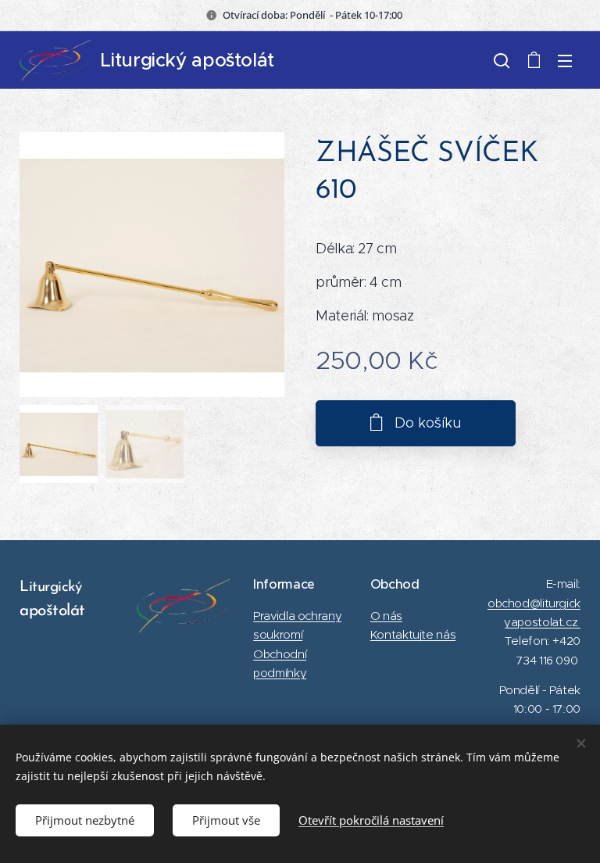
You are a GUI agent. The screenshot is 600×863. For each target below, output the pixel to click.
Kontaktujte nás (412, 634)
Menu (564, 60)
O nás (386, 615)
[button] (501, 60)
